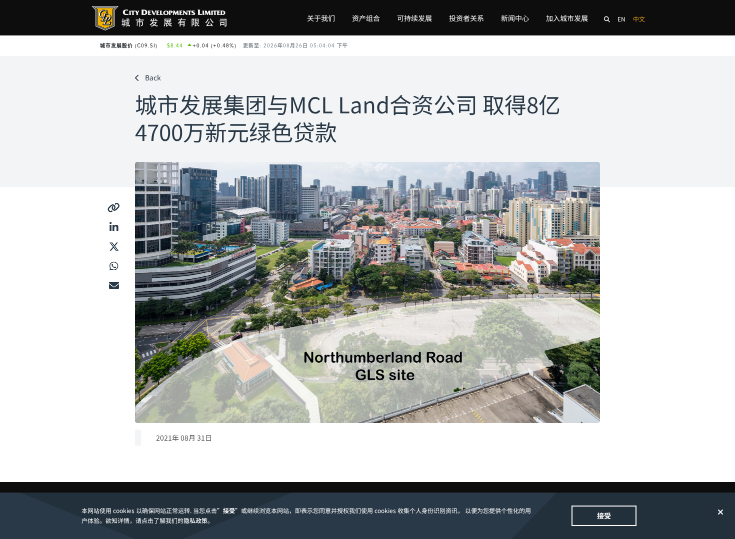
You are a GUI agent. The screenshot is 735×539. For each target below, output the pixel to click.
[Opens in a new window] (114, 208)
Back (153, 77)
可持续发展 (414, 18)
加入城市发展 (567, 18)
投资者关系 (466, 18)
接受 (604, 516)
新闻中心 (515, 18)
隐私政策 (196, 520)
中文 (639, 18)
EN (622, 18)
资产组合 (366, 18)
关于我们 (321, 18)
